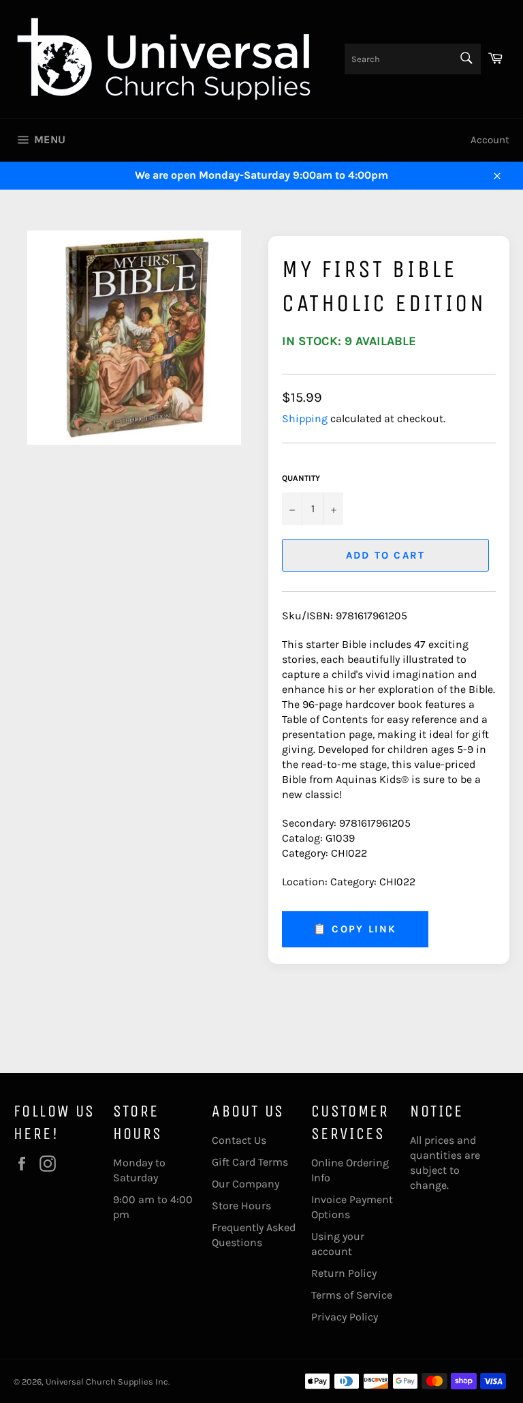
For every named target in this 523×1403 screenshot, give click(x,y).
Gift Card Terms (250, 1161)
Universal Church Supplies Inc (107, 1381)
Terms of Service (351, 1294)
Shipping (305, 418)
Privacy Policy (344, 1316)
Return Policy (344, 1273)
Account (490, 140)
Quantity (301, 478)
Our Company (245, 1183)
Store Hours (241, 1205)
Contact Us (239, 1140)
